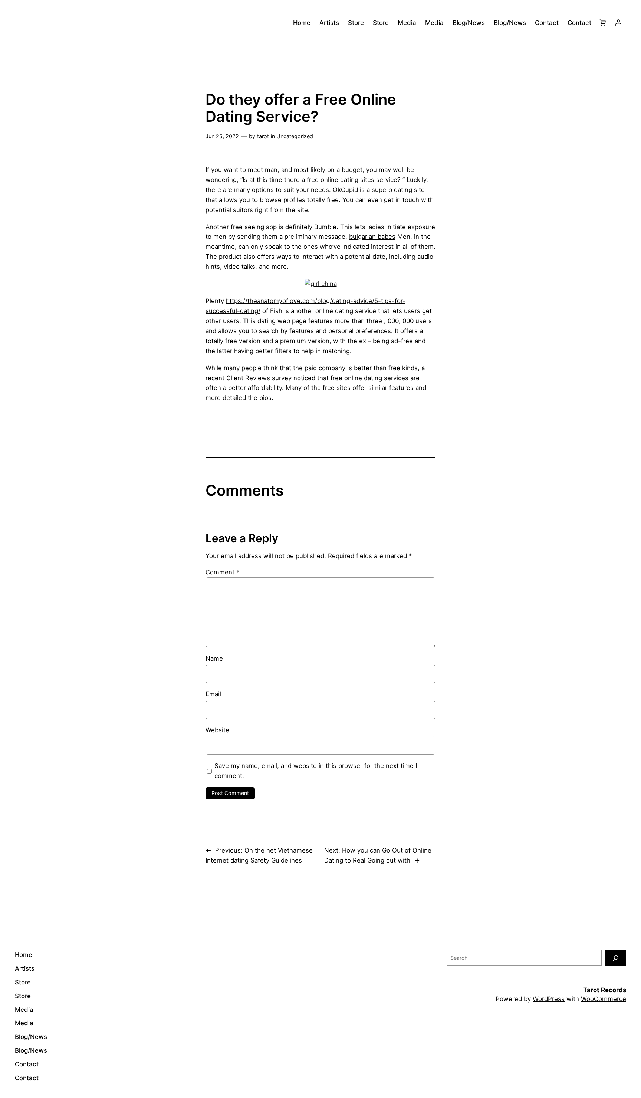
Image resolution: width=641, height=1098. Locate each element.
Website (217, 730)
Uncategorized (294, 136)
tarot (263, 136)
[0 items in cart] (603, 22)
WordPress (549, 999)
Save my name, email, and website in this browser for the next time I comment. (315, 770)
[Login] (618, 22)
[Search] (615, 958)
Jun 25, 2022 (222, 136)
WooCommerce (603, 999)
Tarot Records (604, 990)
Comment (222, 572)
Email (213, 694)
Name (214, 658)
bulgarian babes (372, 236)
